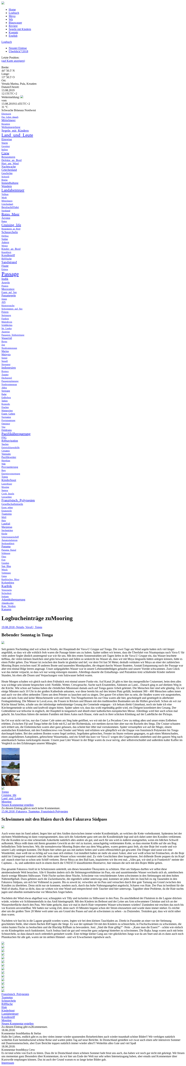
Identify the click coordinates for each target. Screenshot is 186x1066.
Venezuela (6, 590)
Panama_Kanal (8, 550)
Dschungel (6, 377)
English (13, 35)
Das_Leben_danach (9, 117)
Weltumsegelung (10, 127)
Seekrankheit (7, 543)
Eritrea (4, 269)
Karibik (6, 586)
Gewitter (5, 146)
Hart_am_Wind (10, 163)
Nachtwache (8, 166)
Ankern (5, 242)
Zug (3, 345)
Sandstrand (9, 262)
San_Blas (6, 566)
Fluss (3, 556)
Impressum (7, 1062)
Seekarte (5, 596)
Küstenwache (8, 305)
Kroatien (5, 124)
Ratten (4, 221)
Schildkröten (6, 325)
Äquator (5, 374)
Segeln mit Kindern (20, 29)
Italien (4, 149)
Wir (11, 19)
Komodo (5, 404)
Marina (5, 351)
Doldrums (6, 430)
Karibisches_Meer (10, 579)
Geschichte (7, 173)
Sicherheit (6, 593)
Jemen (4, 299)
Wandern (6, 186)
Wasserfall (6, 338)
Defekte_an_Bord (11, 160)
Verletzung (6, 573)
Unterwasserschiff (10, 536)
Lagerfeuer (6, 483)
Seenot (4, 358)
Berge (4, 341)
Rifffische (6, 258)
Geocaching (6, 497)
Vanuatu (6, 453)
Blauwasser (15, 22)
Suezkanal (5, 210)
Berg (3, 470)
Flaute (5, 265)
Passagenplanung (10, 381)
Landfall (5, 523)
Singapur (5, 364)
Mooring (5, 487)
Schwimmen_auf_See (12, 308)
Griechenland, (7, 204)
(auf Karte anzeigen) (13, 60)
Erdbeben (6, 397)
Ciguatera (5, 450)
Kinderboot (8, 480)
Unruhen (5, 563)
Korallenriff (8, 255)
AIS (3, 302)
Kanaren (6, 609)
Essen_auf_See (9, 292)
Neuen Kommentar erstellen (17, 804)
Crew (5, 153)
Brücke (4, 180)
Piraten (4, 285)
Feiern (5, 311)
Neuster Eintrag (18, 48)
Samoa (4, 490)
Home (12, 9)
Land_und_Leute (17, 135)
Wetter (4, 245)
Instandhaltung (9, 182)
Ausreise (5, 331)
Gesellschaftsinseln (12, 504)
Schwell (5, 176)
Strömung (6, 315)
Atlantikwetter (7, 603)
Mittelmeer (8, 120)
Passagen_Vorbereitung (12, 335)
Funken (5, 318)
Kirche (4, 533)
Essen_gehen (7, 507)
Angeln (5, 282)
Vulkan (5, 194)
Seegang (5, 391)
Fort (3, 559)
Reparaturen (8, 156)
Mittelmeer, (7, 200)
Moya (12, 16)
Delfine (5, 235)
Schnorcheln (9, 232)
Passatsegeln (8, 295)
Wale (3, 464)
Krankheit (6, 252)
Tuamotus (6, 514)
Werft (4, 197)
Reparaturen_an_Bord (10, 229)
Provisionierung (8, 420)
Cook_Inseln (7, 493)
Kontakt (13, 32)
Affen (4, 387)
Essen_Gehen (8, 413)
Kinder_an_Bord (11, 248)
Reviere (13, 25)
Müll (3, 517)
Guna (4, 576)
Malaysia (6, 354)
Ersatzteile (6, 510)
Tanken (4, 401)
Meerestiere (8, 289)
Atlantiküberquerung (13, 599)
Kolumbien (7, 582)
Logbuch (14, 12)
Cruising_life (11, 225)
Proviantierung (9, 466)
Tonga (4, 476)
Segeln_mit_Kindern (15, 130)
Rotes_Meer (10, 214)
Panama (6, 546)
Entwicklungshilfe (10, 447)
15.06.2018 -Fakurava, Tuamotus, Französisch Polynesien (34, 811)
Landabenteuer (12, 190)
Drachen (5, 407)
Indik (4, 279)
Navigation (6, 417)
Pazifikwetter (8, 457)
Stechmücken (7, 530)
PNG (4, 437)
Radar (4, 394)
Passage (10, 274)
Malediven (6, 321)
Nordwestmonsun (9, 384)
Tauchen (5, 444)
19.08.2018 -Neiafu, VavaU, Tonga (21, 627)
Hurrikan (5, 460)
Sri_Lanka (6, 328)
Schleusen (5, 553)
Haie (3, 520)
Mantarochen (7, 410)
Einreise (6, 139)
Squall (4, 361)
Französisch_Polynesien (18, 500)
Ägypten (5, 218)
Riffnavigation (9, 440)
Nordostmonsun (9, 348)
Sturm (4, 143)
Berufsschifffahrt (10, 207)
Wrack (4, 569)
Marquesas (6, 527)
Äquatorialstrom (9, 540)
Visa (3, 427)
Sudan (4, 239)
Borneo (5, 371)
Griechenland (9, 169)
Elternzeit (6, 113)
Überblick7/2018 (18, 51)
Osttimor (5, 423)
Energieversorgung (10, 473)
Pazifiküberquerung (16, 434)
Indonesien (8, 367)
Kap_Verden (8, 606)
